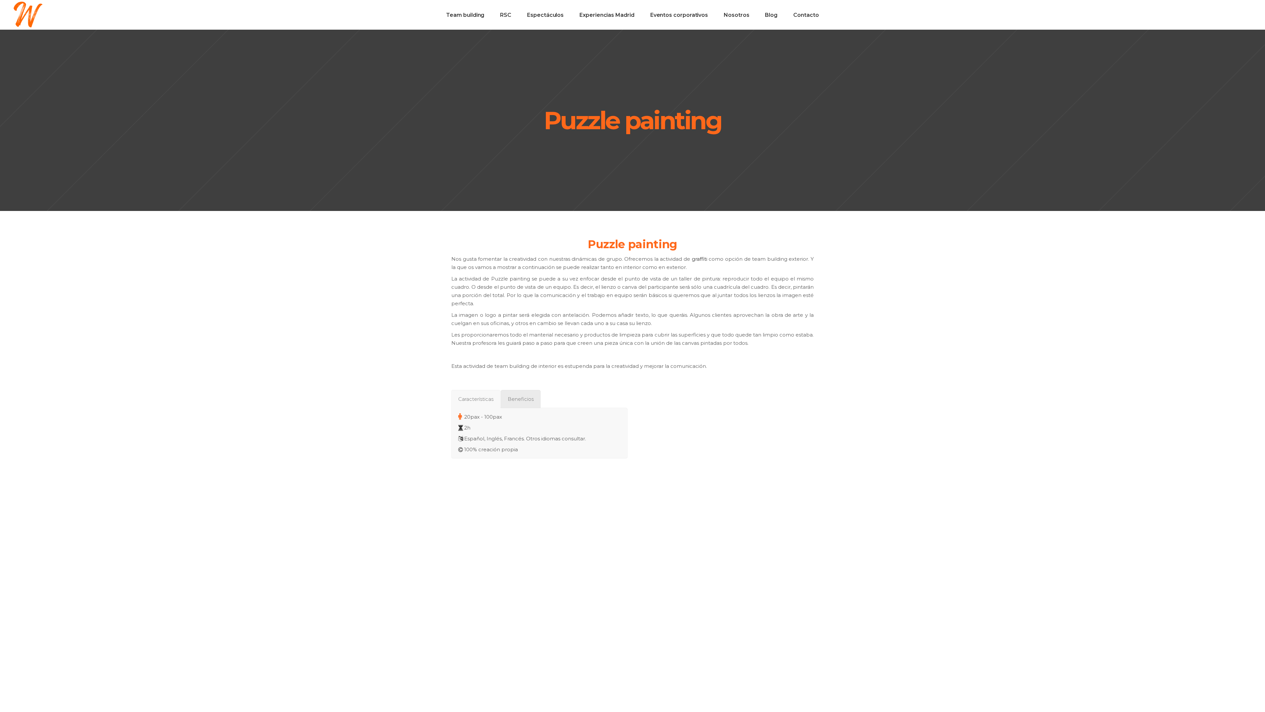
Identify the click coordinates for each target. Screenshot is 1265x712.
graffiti (699, 259)
